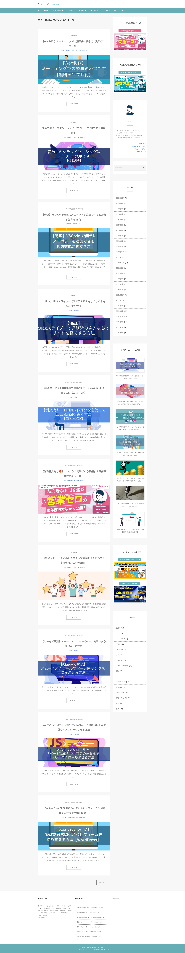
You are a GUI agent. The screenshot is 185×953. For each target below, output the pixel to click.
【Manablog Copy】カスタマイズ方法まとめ (88, 927)
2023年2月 (120, 241)
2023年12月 (120, 198)
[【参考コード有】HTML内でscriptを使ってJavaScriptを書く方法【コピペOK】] (74, 415)
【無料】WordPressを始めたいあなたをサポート (89, 936)
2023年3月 (120, 236)
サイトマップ (91, 949)
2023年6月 (120, 220)
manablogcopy (121, 660)
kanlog (88, 947)
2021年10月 (120, 300)
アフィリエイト (122, 698)
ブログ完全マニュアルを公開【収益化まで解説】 (89, 932)
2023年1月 (120, 246)
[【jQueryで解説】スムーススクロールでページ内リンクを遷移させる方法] (74, 669)
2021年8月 (120, 311)
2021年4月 (120, 333)
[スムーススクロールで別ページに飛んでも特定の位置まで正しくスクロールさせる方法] (74, 752)
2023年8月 (120, 209)
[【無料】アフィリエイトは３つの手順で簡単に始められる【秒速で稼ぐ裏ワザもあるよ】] (130, 467)
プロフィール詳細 (139, 149)
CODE (62, 50)
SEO (117, 671)
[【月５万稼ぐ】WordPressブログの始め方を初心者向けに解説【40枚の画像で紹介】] (130, 416)
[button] (94, 10)
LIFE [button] (106, 10)
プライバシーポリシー (81, 949)
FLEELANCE (120, 639)
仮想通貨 (119, 703)
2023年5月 (120, 225)
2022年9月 (120, 268)
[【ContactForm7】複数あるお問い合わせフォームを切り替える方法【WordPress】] (74, 836)
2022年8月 (120, 273)
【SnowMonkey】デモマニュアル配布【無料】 (89, 912)
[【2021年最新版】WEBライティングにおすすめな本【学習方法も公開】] (130, 493)
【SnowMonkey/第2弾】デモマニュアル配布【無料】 (90, 917)
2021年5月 (120, 327)
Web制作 (80, 50)
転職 (46, 10)
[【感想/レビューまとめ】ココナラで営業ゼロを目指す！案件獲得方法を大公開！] (74, 586)
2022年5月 (120, 284)
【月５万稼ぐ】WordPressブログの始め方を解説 (89, 922)
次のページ (102, 882)
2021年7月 (120, 316)
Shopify (70, 10)
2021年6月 (120, 322)
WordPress (82, 817)
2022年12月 (120, 252)
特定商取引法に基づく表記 (103, 949)
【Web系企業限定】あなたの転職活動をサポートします (91, 907)
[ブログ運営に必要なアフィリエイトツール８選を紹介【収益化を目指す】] (130, 442)
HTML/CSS (68, 50)
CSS (117, 633)
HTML (118, 644)
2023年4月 (120, 230)
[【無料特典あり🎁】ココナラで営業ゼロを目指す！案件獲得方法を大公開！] (74, 499)
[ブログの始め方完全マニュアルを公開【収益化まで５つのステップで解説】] (130, 365)
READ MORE (74, 104)
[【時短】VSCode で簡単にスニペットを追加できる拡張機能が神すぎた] (74, 242)
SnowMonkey (121, 682)
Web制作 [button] (58, 10)
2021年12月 (120, 295)
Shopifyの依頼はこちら (138, 146)
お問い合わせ (141, 152)
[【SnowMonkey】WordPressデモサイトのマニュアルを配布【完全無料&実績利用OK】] (130, 391)
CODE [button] (82, 10)
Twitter (143, 143)
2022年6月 (120, 279)
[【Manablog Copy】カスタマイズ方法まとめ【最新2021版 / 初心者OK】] (130, 519)
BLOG (118, 628)
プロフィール (120, 10)
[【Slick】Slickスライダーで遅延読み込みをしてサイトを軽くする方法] (74, 329)
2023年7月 (120, 214)
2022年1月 (120, 290)
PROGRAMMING (122, 666)
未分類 (85, 50)
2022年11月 (120, 257)
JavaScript (74, 50)
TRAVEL (119, 687)
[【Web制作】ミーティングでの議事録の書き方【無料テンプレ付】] (74, 69)
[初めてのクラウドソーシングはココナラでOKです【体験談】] (74, 156)
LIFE (117, 655)
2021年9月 (120, 306)
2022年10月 (120, 263)
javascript (119, 649)
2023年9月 (120, 203)
